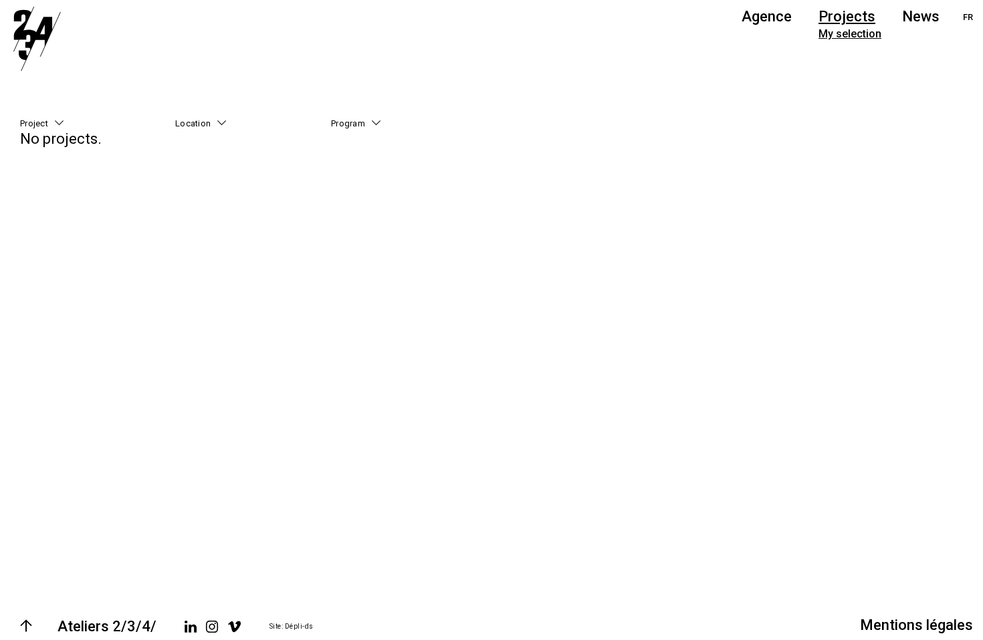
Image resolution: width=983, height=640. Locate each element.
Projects (846, 16)
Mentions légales (916, 625)
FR (968, 17)
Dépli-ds (299, 626)
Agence (767, 16)
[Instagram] (212, 626)
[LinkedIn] (190, 626)
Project (34, 123)
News (921, 16)
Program (348, 123)
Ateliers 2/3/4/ (107, 626)
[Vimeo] (234, 626)
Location (193, 123)
